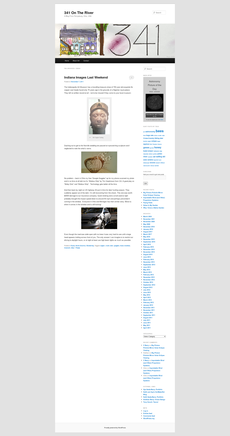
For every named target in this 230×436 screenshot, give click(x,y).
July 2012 (146, 290)
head (122, 246)
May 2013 (146, 269)
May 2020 (146, 224)
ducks (145, 141)
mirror (151, 154)
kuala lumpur (148, 151)
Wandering (90, 246)
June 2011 (147, 322)
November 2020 (149, 221)
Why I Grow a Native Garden (153, 208)
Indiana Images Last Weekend (86, 77)
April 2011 (147, 328)
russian (150, 157)
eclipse (154, 141)
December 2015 (149, 239)
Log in (145, 411)
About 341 (76, 60)
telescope (146, 163)
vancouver (146, 165)
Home (67, 60)
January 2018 (148, 229)
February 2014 (148, 259)
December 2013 (149, 262)
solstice (150, 160)
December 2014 (149, 249)
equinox (146, 144)
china (155, 135)
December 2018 (149, 226)
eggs (158, 141)
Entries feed (147, 413)
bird (144, 135)
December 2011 (149, 307)
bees (160, 130)
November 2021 (149, 219)
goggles (116, 246)
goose (152, 148)
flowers (155, 144)
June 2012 (147, 292)
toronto (152, 162)
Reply (77, 248)
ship (72, 248)
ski (164, 156)
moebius (127, 246)
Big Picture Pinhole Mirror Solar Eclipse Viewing (153, 347)
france (160, 144)
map (160, 151)
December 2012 (149, 277)
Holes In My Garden (150, 205)
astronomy (150, 131)
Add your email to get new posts (153, 174)
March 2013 (147, 272)
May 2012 (146, 295)
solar (145, 160)
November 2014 (149, 252)
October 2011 (148, 312)
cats (151, 135)
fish (151, 144)
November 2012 (149, 279)
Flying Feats (147, 202)
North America (81, 246)
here (162, 119)
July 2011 (146, 320)
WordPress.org (148, 418)
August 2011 (147, 317)
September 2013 (149, 264)
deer (111, 246)
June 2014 (147, 257)
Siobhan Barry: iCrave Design (154, 399)
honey (157, 147)
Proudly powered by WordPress (115, 428)
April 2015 (147, 244)
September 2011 (149, 315)
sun (160, 160)
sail (154, 156)
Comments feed (149, 416)
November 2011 (149, 310)
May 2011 (146, 325)
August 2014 (147, 254)
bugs (148, 135)
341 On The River (79, 12)
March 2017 (147, 234)
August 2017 (147, 232)
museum (67, 248)
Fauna (73, 246)
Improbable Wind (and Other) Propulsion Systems (153, 362)
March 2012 (147, 300)
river (145, 156)
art (144, 132)
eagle (149, 141)
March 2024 (147, 216)
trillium (162, 163)
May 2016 (146, 237)
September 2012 (149, 285)
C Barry (146, 345)
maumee (145, 154)
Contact (86, 60)
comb (159, 135)
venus (152, 165)
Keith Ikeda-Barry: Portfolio (153, 397)
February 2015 (148, 247)
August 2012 (147, 287)
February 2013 (148, 274)
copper (102, 246)
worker (157, 165)
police (155, 154)
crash (107, 246)
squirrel (156, 160)
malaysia (156, 151)
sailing (159, 156)
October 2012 (148, 282)
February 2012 (148, 302)
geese (146, 147)
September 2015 (149, 242)
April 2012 (147, 297)
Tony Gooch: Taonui (150, 402)
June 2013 (147, 267)
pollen (159, 154)
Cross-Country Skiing (151, 138)
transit (158, 163)
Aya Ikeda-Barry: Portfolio (152, 389)
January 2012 (148, 305)
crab (163, 135)
